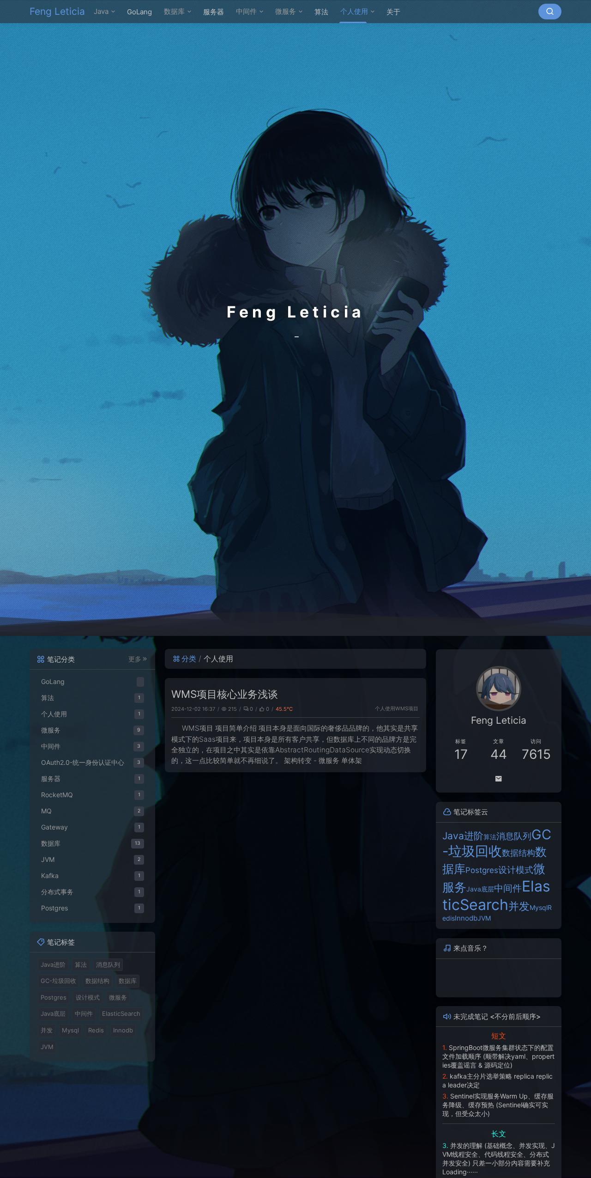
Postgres (53, 997)
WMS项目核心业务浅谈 (224, 694)
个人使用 (354, 11)
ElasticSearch (121, 1014)
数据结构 (97, 980)
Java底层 (53, 1014)
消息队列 (108, 964)
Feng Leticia (57, 11)
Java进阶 (53, 964)
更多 (134, 659)
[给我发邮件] (498, 778)
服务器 (213, 11)
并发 (47, 1030)
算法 (321, 11)
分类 (188, 658)
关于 (393, 11)
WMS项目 (406, 708)
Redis (96, 1030)
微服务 (285, 11)
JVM (484, 918)
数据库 (174, 11)
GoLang (139, 11)
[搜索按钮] (549, 11)
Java (101, 11)
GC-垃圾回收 (58, 980)
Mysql (70, 1030)
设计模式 (88, 997)
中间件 (246, 11)
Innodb (123, 1030)
